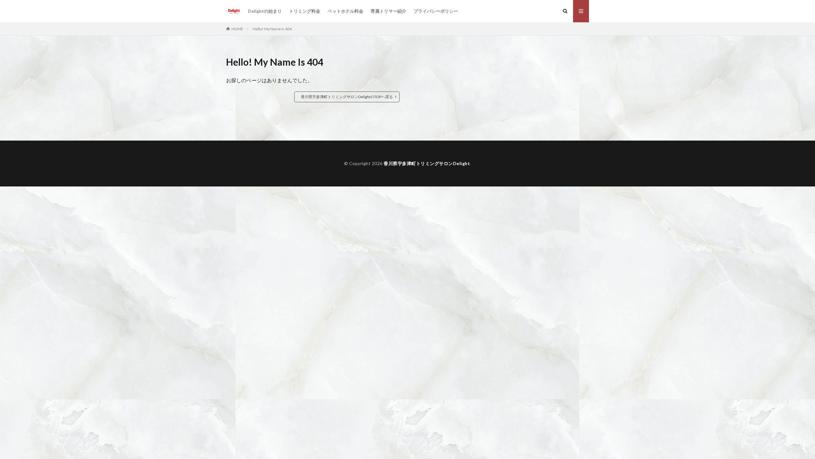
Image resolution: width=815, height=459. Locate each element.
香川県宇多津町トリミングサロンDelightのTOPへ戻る (347, 96)
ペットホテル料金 (345, 11)
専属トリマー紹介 (388, 11)
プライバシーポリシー (436, 11)
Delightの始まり (265, 11)
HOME (237, 28)
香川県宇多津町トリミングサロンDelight (427, 163)
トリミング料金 (304, 11)
